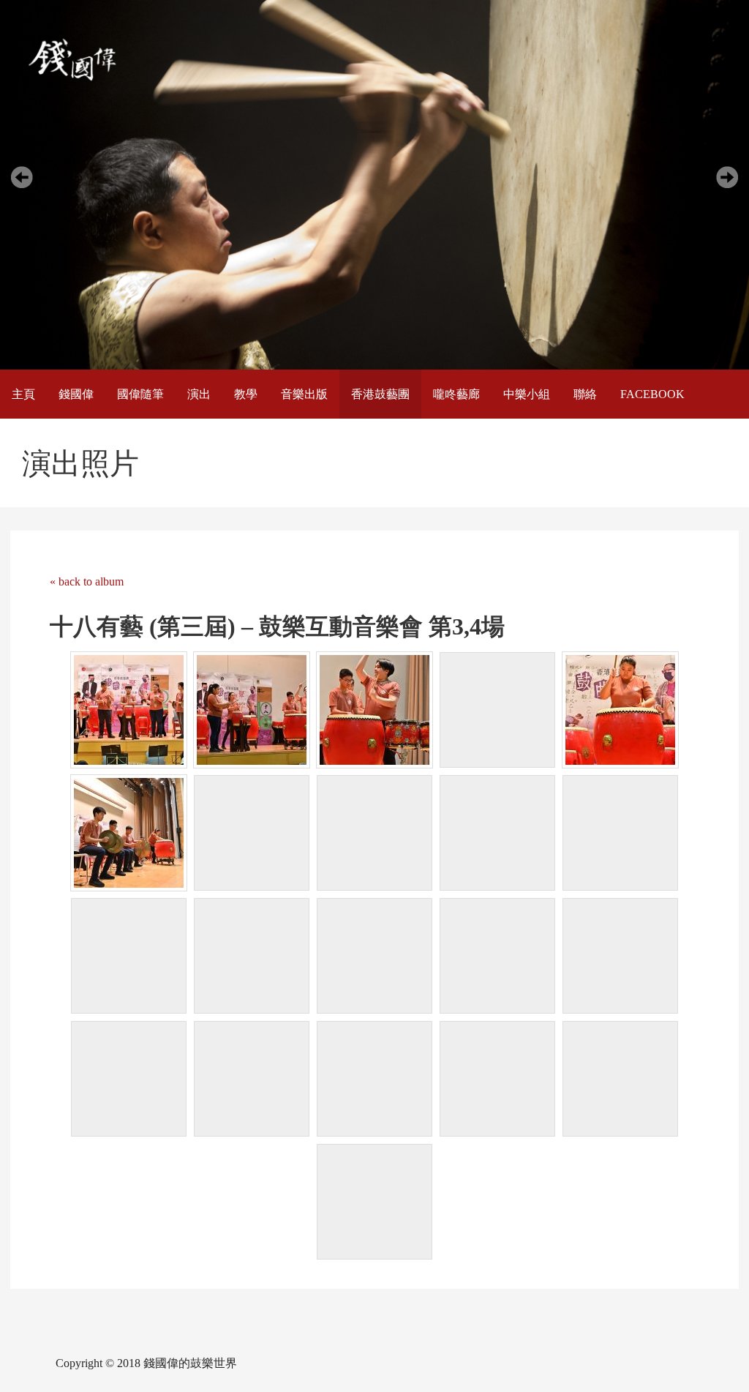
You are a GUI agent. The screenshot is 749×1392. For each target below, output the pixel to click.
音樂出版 (304, 394)
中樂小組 (526, 394)
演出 (199, 394)
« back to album (87, 581)
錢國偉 (76, 394)
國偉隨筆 (140, 394)
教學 (245, 394)
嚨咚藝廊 (456, 394)
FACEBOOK (652, 394)
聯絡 (585, 394)
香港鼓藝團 (380, 394)
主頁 (23, 394)
